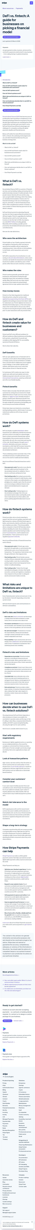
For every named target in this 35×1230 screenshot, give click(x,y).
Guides (5, 1177)
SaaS (20, 1110)
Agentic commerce (24, 1087)
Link (4, 1117)
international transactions (11, 378)
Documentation (23, 1157)
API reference (23, 1160)
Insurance (21, 1123)
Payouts (5, 1126)
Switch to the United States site (12, 1226)
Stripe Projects (23, 1169)
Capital (5, 1092)
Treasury (5, 1139)
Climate (5, 1096)
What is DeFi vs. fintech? (10, 83)
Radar (4, 1128)
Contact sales (18, 1020)
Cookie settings (7, 1201)
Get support (6, 1210)
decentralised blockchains (16, 258)
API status (22, 1162)
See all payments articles (10, 975)
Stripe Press (22, 1184)
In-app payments (23, 1101)
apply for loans (14, 396)
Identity (5, 1110)
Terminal (5, 1137)
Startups (21, 1085)
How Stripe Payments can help (12, 105)
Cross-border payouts (17, 766)
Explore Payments (8, 1042)
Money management (24, 1105)
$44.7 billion (12, 222)
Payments (19, 8)
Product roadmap (24, 1177)
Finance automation (24, 1096)
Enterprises (22, 1083)
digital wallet (25, 877)
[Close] (32, 1222)
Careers (21, 1180)
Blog (4, 1182)
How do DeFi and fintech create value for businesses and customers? (15, 86)
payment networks (14, 536)
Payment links (6, 1121)
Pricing (4, 1083)
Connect (5, 1099)
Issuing (5, 1114)
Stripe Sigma (6, 1132)
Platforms (21, 1108)
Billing (4, 1090)
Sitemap (5, 1199)
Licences (5, 1197)
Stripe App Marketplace (25, 1145)
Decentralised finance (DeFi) (11, 116)
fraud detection (11, 533)
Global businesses (24, 1099)
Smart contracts (18, 616)
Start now (7, 1020)
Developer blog (23, 1171)
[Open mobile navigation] (31, 2)
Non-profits (22, 1129)
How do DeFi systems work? (11, 90)
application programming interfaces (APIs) (15, 299)
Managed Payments (8, 1119)
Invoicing (5, 1112)
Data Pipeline (6, 1103)
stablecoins (15, 641)
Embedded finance (24, 1094)
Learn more (6, 57)
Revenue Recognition (9, 1130)
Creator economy (24, 1114)
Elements (5, 1105)
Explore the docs (8, 1059)
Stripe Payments (8, 856)
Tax (4, 1135)
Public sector (22, 1134)
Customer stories (8, 1180)
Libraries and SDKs (24, 1166)
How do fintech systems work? (12, 93)
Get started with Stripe (11, 37)
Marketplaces (23, 1103)
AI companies (22, 1112)
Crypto (5, 1101)
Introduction (6, 80)
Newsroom (22, 1182)
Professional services (25, 1132)
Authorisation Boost (8, 1087)
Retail (20, 1136)
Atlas (4, 1085)
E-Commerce (22, 1092)
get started (28, 924)
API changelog (23, 1164)
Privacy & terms (7, 1190)
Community (6, 1184)
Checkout (5, 1094)
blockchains (20, 430)
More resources (8, 8)
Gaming (21, 1117)
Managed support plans (9, 1212)
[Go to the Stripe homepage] (4, 1074)
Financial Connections (9, 1108)
